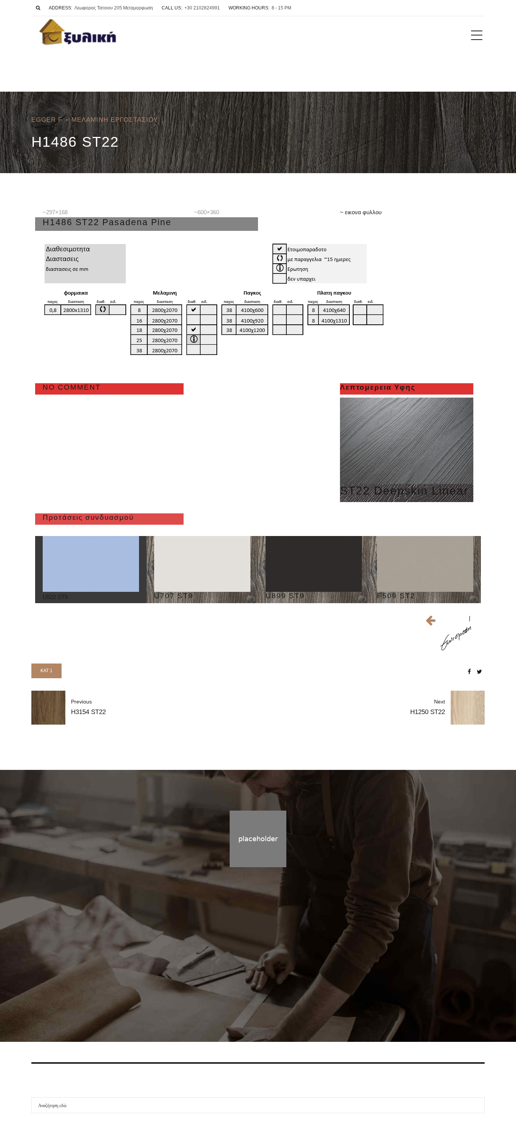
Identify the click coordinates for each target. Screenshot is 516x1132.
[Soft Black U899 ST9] (314, 564)
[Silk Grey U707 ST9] (202, 564)
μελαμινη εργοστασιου (114, 119)
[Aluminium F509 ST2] (425, 564)
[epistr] (454, 633)
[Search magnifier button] (476, 1105)
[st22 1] (406, 441)
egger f (46, 119)
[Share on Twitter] (479, 671)
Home (242, 973)
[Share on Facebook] (469, 671)
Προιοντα (270, 973)
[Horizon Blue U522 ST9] (91, 564)
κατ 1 (46, 670)
